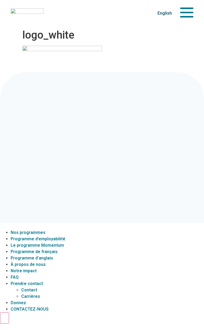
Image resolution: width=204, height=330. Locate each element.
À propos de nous (28, 264)
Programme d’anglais (32, 258)
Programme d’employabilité (38, 238)
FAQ (15, 277)
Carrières (30, 296)
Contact (29, 289)
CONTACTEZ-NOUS (30, 309)
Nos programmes (28, 232)
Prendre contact (27, 283)
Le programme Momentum (37, 245)
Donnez (18, 302)
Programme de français (34, 251)
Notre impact (24, 270)
